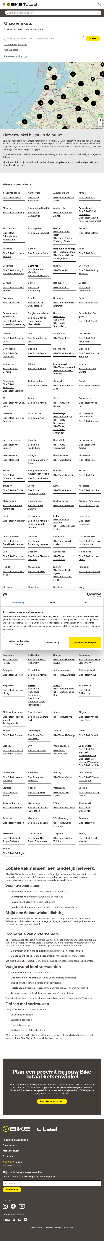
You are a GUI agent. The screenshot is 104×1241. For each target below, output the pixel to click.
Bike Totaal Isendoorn (64, 353)
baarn (56, 228)
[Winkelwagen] (99, 4)
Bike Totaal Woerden (13, 823)
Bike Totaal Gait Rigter (14, 853)
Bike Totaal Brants (37, 353)
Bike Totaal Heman (12, 807)
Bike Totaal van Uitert (89, 490)
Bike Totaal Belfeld (88, 233)
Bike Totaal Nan (36, 418)
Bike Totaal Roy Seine (64, 807)
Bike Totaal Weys (87, 675)
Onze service (10, 1145)
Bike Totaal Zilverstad (64, 675)
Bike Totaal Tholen (12, 735)
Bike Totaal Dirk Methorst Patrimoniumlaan (87, 752)
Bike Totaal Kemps (62, 338)
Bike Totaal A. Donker (13, 490)
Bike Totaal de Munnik (64, 367)
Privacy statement (53, 1228)
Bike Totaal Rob (61, 287)
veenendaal (85, 746)
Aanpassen (50, 642)
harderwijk (59, 413)
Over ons (8, 1156)
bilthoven (33, 266)
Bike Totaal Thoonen (89, 571)
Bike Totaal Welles (62, 777)
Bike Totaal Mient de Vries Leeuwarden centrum (38, 524)
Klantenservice (11, 1151)
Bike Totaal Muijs (87, 460)
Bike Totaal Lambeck (38, 233)
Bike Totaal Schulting (13, 212)
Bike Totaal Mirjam (37, 403)
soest (56, 685)
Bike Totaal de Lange (64, 252)
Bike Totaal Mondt (12, 197)
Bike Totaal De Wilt (88, 735)
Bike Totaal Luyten (62, 490)
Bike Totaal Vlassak (88, 302)
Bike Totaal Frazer (37, 750)
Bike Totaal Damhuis (13, 391)
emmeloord (60, 364)
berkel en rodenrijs (64, 248)
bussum (57, 313)
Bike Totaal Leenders (89, 385)
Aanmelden (12, 1189)
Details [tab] (52, 602)
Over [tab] (86, 602)
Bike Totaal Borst (36, 571)
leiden (57, 516)
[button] (98, 13)
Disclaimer (69, 1228)
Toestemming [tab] (18, 602)
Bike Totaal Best (87, 253)
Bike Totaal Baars (62, 460)
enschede (8, 381)
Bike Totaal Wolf (87, 823)
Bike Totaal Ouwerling (64, 475)
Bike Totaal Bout (87, 475)
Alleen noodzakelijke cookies (19, 642)
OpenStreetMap (94, 128)
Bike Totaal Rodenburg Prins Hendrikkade (36, 701)
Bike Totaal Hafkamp (64, 735)
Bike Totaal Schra (11, 302)
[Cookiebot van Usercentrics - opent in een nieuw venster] (89, 595)
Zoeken (93, 38)
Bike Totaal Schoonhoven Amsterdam (10, 236)
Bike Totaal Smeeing (63, 688)
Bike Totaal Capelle (88, 321)
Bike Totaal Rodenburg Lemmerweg (34, 691)
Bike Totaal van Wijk (89, 765)
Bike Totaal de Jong (38, 823)
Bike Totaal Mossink (38, 478)
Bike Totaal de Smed (38, 253)
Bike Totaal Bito (61, 270)
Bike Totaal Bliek (11, 460)
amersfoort (85, 208)
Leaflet (87, 128)
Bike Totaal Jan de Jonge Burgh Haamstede (37, 321)
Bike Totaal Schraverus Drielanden (59, 429)
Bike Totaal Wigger (62, 416)
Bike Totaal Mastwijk (38, 275)
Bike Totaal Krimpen (89, 505)
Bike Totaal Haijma (62, 717)
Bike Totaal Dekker (37, 385)
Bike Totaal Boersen (13, 675)
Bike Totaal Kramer (88, 421)
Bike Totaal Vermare (63, 505)
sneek (31, 685)
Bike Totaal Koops (37, 368)
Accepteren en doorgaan (85, 642)
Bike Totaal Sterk (36, 792)
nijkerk (57, 567)
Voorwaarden (36, 1228)
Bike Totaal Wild (87, 197)
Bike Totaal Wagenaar (14, 521)
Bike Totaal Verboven (13, 556)
